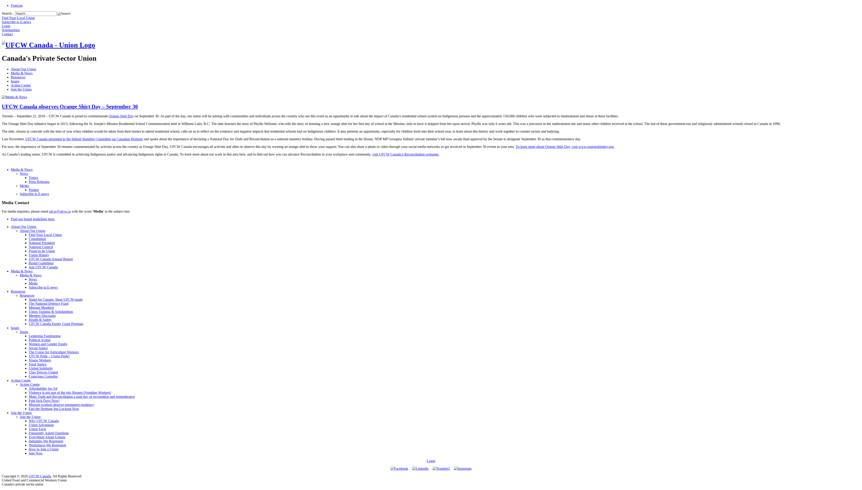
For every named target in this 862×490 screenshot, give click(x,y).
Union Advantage (41, 425)
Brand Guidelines (41, 263)
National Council (41, 247)
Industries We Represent (46, 441)
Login (431, 461)
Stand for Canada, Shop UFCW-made (56, 299)
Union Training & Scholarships (51, 312)
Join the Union (21, 89)
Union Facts (37, 429)
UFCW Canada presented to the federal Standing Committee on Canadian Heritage (84, 139)
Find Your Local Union (45, 235)
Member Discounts (42, 316)
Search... (8, 13)
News (24, 174)
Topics (33, 178)
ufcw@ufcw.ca (60, 211)
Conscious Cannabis (43, 376)
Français (17, 5)
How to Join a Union (44, 449)
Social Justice (38, 348)
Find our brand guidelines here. (33, 219)
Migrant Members (41, 308)
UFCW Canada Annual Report (51, 259)
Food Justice (37, 364)
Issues (15, 81)
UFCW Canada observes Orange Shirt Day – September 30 (70, 106)
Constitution (37, 239)
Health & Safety (40, 320)
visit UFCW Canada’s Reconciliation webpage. (405, 154)
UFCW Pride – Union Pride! (49, 356)
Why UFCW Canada (44, 421)
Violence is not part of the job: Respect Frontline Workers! (70, 392)
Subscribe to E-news (34, 194)
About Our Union (23, 69)
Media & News (22, 73)
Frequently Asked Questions (49, 433)
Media (24, 186)
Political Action (40, 340)
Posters (34, 190)
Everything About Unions (47, 437)
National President (42, 243)
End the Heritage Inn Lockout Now (54, 409)
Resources (18, 77)
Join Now (36, 453)
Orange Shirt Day (121, 116)
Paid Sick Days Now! (44, 401)
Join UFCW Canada (43, 267)
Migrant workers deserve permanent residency (61, 405)
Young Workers (40, 360)
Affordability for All (43, 388)
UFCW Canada (40, 476)
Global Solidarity (41, 368)
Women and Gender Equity (48, 344)
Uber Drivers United (43, 372)
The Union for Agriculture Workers (54, 352)
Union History (39, 255)
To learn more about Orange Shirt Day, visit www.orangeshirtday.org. (565, 147)
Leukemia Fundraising (45, 336)
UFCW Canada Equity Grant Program (56, 324)
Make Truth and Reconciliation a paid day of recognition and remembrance (82, 397)
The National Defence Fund (48, 303)
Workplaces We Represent (47, 445)
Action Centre (21, 85)
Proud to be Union (42, 251)
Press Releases (39, 182)
